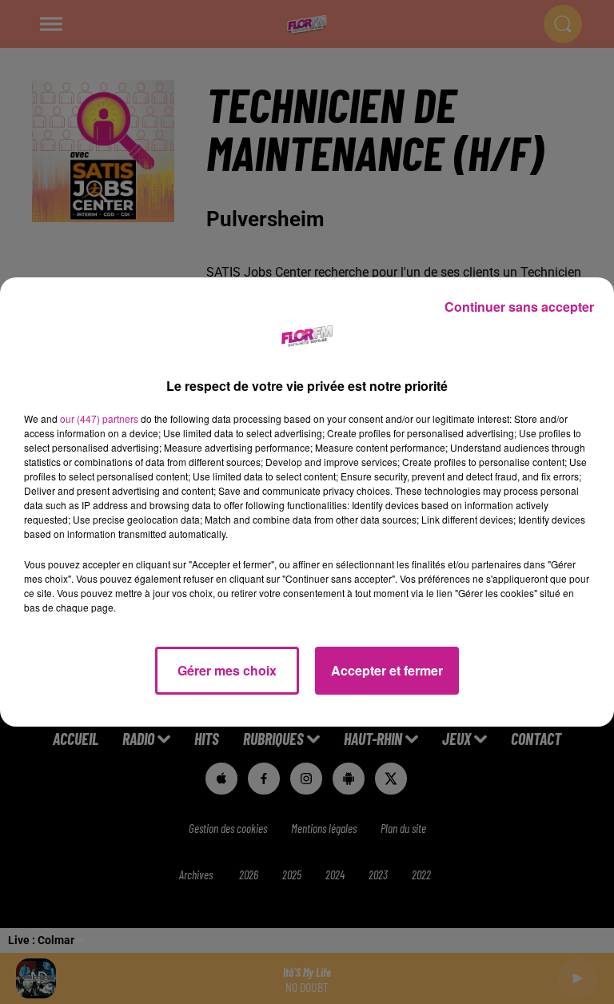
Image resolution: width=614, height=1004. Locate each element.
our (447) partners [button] (99, 418)
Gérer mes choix (227, 670)
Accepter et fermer (387, 670)
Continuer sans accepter (519, 306)
